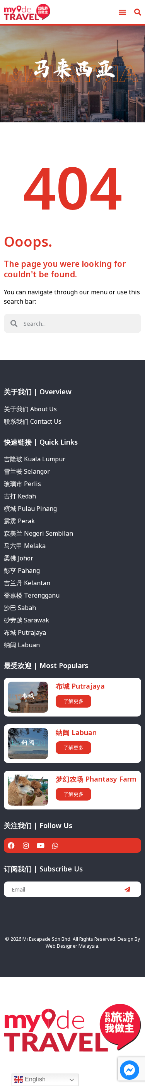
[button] (122, 12)
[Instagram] (25, 845)
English (34, 1079)
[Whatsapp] (55, 845)
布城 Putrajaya (80, 686)
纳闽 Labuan (76, 732)
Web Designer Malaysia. (72, 946)
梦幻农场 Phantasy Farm (96, 779)
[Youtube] (40, 845)
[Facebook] (11, 845)
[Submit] (127, 889)
